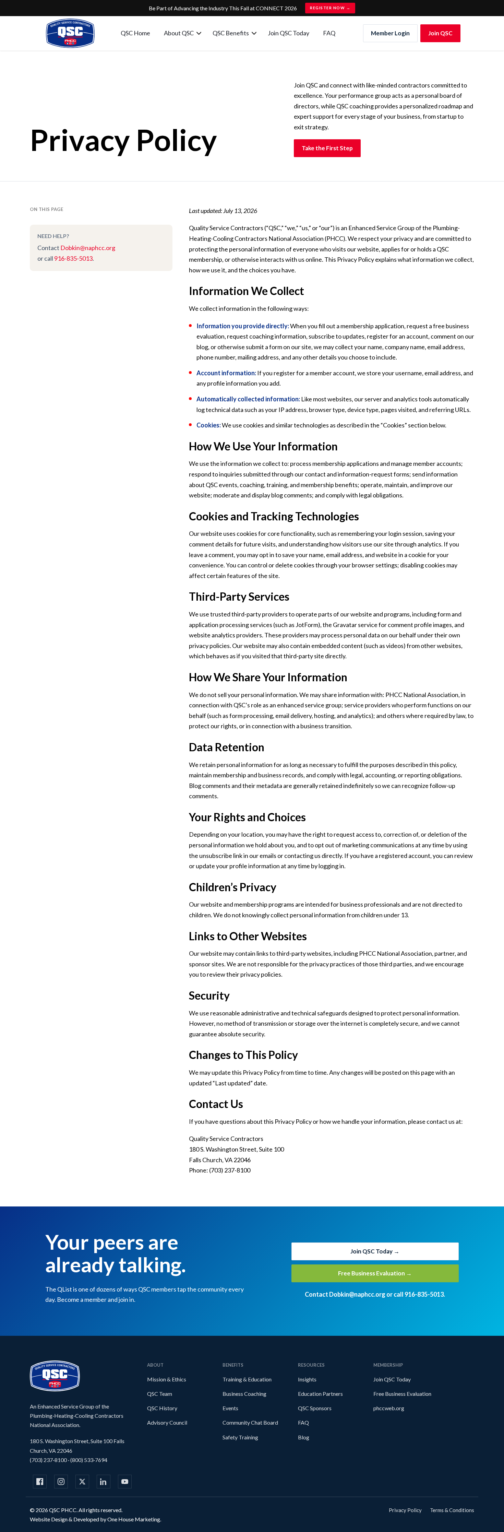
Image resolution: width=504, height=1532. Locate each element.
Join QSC (440, 33)
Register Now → (330, 7)
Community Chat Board (250, 1422)
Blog (303, 1437)
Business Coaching (244, 1393)
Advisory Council (167, 1422)
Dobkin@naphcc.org (87, 247)
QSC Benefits (231, 33)
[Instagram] (61, 1481)
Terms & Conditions (452, 1510)
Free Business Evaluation (402, 1393)
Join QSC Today (288, 33)
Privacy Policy (405, 1510)
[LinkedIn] (103, 1481)
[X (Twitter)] (82, 1481)
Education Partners (320, 1393)
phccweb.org (388, 1408)
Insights (307, 1379)
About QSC (179, 33)
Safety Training (240, 1437)
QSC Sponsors (315, 1408)
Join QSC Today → (374, 1251)
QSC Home (135, 33)
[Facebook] (40, 1481)
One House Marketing (133, 1519)
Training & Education (247, 1379)
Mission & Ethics (166, 1379)
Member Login (390, 33)
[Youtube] (125, 1481)
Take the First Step (327, 148)
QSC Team (159, 1393)
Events (230, 1408)
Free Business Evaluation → (375, 1273)
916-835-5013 (73, 258)
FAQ (329, 33)
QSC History (162, 1408)
